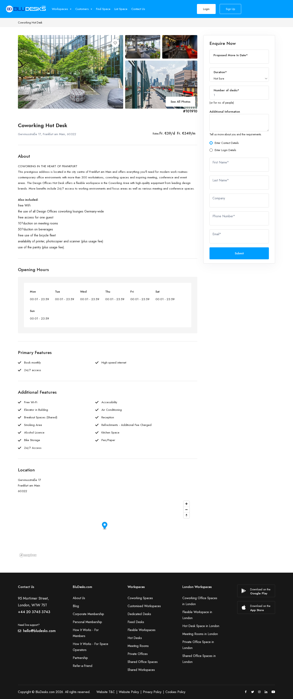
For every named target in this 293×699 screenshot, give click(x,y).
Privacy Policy (152, 692)
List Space (120, 9)
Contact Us (138, 9)
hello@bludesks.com (39, 630)
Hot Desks (135, 638)
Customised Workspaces (144, 606)
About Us (79, 598)
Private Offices (138, 654)
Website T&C (105, 692)
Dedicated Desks (139, 614)
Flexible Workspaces (141, 630)
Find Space (103, 9)
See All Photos (180, 101)
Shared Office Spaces (143, 662)
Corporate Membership (88, 614)
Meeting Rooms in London (200, 634)
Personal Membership (87, 622)
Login (206, 9)
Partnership (80, 658)
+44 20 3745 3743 (34, 611)
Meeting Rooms (138, 646)
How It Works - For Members (86, 633)
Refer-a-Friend (82, 666)
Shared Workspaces (141, 670)
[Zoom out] (186, 509)
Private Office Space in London (198, 645)
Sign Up (230, 9)
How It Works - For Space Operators (90, 647)
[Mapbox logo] (28, 555)
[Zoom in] (186, 504)
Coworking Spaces (140, 598)
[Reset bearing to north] (186, 515)
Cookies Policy (175, 692)
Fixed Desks (136, 622)
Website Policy (129, 692)
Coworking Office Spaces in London (199, 601)
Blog (76, 606)
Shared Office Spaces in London (199, 659)
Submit (239, 253)
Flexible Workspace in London (197, 615)
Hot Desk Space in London (200, 626)
